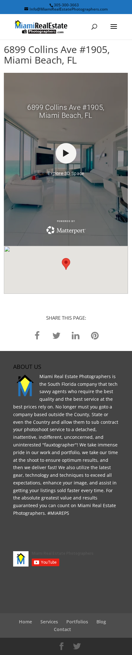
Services (49, 622)
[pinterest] (95, 335)
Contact (62, 629)
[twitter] (56, 335)
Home (25, 622)
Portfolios (77, 622)
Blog (101, 622)
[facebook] (37, 335)
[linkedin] (76, 335)
